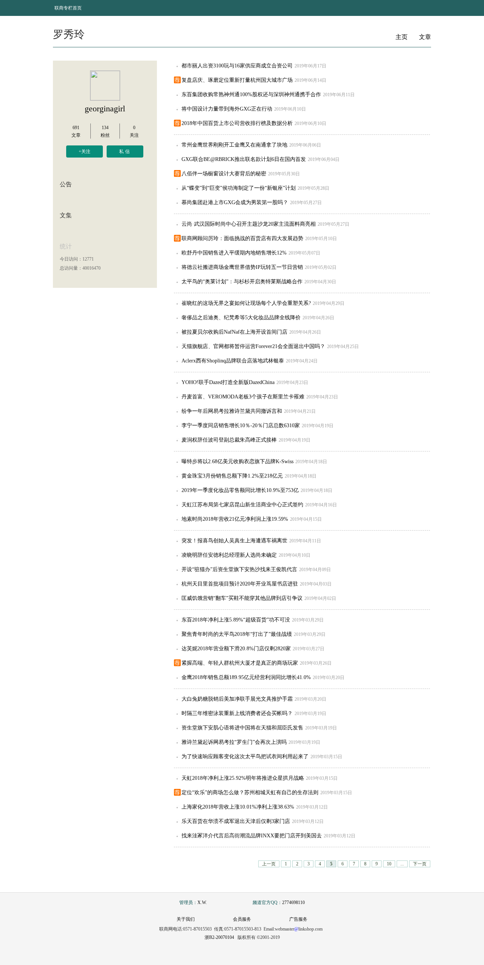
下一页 (420, 864)
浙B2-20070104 (219, 937)
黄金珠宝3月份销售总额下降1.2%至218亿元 (232, 476)
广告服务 (298, 919)
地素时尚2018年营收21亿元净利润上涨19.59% (235, 519)
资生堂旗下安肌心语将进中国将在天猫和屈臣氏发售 (242, 728)
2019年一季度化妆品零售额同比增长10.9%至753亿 (240, 490)
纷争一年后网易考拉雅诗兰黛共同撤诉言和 (232, 411)
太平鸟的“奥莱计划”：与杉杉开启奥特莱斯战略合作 (242, 281)
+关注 (84, 151)
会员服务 (242, 919)
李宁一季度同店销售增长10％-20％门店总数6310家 (241, 425)
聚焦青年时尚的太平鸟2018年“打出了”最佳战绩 (237, 634)
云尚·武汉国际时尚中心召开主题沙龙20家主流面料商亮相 (249, 224)
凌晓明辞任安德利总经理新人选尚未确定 (229, 555)
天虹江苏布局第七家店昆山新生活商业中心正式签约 (242, 504)
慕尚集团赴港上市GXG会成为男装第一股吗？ (235, 202)
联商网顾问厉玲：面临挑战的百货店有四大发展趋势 (242, 238)
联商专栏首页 (68, 8)
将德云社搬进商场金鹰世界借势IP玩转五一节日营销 (242, 267)
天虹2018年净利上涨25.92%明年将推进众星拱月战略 (243, 778)
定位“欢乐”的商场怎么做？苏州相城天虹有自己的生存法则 (250, 792)
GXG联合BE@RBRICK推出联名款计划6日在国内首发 (244, 159)
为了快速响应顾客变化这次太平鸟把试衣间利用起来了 (245, 756)
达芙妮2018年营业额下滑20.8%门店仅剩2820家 (236, 648)
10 (389, 864)
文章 (425, 37)
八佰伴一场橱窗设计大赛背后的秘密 (224, 173)
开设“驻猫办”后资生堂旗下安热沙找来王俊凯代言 (239, 569)
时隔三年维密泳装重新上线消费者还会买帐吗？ (237, 713)
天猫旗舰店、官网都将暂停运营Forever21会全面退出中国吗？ (253, 346)
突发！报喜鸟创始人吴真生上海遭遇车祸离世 (234, 540)
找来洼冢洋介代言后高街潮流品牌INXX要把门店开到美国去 (252, 836)
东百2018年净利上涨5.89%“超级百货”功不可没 (236, 620)
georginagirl (105, 108)
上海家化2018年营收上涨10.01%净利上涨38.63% (238, 807)
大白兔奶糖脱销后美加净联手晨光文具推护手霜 (237, 699)
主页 (402, 37)
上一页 (269, 864)
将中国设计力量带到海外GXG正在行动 (227, 109)
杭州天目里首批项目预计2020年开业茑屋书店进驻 (240, 584)
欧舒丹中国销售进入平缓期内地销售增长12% (234, 253)
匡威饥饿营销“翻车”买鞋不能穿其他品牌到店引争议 (242, 598)
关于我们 (186, 919)
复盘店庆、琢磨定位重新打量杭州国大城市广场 (237, 80)
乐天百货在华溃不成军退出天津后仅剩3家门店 (236, 821)
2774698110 (293, 902)
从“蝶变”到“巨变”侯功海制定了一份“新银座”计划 (239, 188)
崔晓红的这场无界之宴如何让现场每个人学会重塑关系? (246, 303)
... (402, 864)
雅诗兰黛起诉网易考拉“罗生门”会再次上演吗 (234, 742)
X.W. (202, 902)
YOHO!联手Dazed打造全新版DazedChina (228, 382)
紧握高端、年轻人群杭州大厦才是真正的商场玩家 (240, 663)
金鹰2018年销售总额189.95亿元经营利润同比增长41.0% (246, 677)
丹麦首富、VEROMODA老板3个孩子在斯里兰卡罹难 (243, 397)
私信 (125, 151)
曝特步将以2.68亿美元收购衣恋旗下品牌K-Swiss (237, 461)
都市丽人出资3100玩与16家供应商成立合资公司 (237, 66)
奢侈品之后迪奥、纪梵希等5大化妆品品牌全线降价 (241, 317)
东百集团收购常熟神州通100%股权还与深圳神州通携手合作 (251, 94)
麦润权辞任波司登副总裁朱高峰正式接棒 (229, 440)
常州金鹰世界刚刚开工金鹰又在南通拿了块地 (234, 145)
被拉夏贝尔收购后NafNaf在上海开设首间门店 (234, 332)
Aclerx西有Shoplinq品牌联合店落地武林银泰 (233, 361)
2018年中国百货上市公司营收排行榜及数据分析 (237, 123)
